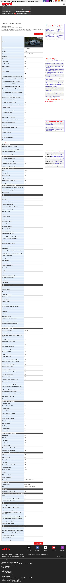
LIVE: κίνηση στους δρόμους (22, 13)
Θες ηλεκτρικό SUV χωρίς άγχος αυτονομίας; (53, 127)
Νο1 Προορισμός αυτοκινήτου (54, 166)
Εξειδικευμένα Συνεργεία (50, 34)
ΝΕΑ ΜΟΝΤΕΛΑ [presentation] (48, 101)
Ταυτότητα (22, 554)
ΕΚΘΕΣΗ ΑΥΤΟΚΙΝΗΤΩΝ (21, 6)
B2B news (59, 31)
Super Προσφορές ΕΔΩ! (54, 161)
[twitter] (53, 1)
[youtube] (56, 1)
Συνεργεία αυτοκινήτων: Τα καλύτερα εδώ (53, 81)
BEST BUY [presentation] (54, 101)
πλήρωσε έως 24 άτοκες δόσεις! (55, 158)
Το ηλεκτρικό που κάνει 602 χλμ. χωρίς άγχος (54, 92)
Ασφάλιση (59, 26)
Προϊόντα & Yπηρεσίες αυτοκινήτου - (12, 1)
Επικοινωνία (16, 554)
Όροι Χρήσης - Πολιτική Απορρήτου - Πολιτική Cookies (37, 554)
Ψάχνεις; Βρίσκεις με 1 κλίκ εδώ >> (52, 39)
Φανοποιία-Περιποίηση (50, 36)
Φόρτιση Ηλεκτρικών (50, 30)
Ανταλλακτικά (48, 35)
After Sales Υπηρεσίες (50, 26)
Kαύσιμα (47, 28)
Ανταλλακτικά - (24, 1)
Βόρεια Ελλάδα (48, 31)
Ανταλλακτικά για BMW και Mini (54, 156)
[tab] (50, 99)
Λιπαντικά (59, 34)
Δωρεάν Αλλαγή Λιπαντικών (53, 159)
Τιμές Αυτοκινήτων (5, 6)
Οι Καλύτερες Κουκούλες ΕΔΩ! (54, 154)
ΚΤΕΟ (58, 36)
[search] (29, 11)
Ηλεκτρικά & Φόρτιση (20, 9)
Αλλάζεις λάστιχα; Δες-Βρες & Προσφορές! (54, 84)
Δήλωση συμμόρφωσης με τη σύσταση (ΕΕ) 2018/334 (13, 556)
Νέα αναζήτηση (39, 543)
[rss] (59, 1)
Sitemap (10, 554)
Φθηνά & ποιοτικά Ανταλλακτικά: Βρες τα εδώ (54, 82)
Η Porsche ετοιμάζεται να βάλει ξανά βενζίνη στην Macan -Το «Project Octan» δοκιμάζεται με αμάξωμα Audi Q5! (55, 89)
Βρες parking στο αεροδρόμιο (51, 86)
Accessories (59, 29)
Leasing (58, 30)
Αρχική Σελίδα (4, 554)
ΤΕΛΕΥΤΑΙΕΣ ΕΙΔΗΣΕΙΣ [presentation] (50, 99)
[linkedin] (50, 1)
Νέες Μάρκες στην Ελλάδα (6, 11)
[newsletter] (62, 1)
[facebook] (44, 1)
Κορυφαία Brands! (54, 163)
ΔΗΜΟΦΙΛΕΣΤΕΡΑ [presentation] (59, 99)
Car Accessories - (32, 1)
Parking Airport (60, 28)
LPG (58, 37)
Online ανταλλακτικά (54, 165)
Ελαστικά (47, 29)
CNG (60, 37)
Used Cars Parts (60, 35)
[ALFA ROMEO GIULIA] (33, 41)
